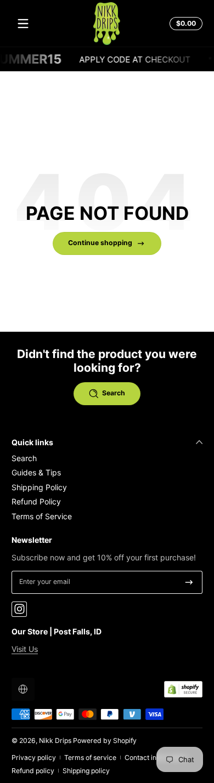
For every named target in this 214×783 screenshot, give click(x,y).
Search (24, 458)
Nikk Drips (55, 740)
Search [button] (113, 393)
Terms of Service (42, 516)
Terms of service (90, 757)
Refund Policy (36, 501)
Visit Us (25, 649)
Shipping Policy (39, 487)
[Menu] (23, 23)
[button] (184, 23)
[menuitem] (107, 458)
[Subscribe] (189, 582)
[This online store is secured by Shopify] (183, 689)
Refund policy (33, 771)
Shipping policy (86, 771)
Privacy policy (34, 757)
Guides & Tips (36, 472)
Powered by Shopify (105, 740)
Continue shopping (100, 243)
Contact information (156, 757)
